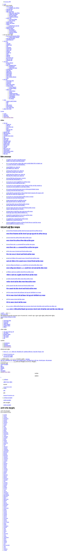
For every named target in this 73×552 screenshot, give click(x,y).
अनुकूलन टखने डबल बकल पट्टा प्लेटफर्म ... (15, 209)
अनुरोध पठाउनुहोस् (4, 364)
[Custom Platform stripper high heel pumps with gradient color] (20, 272)
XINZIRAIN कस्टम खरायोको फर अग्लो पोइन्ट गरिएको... (18, 187)
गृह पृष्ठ (4, 4)
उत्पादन (10, 92)
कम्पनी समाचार (9, 106)
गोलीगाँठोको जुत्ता (8, 360)
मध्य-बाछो (5, 146)
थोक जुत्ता (3, 360)
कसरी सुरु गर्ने (9, 10)
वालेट (7, 78)
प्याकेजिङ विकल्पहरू (13, 93)
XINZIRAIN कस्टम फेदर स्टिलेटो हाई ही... (15, 198)
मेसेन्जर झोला (9, 74)
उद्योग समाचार (9, 105)
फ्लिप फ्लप (5, 153)
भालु (1, 365)
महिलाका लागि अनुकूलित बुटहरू (19, 360)
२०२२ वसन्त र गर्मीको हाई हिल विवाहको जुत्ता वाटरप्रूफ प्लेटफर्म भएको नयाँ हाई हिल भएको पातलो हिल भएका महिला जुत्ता (34, 309)
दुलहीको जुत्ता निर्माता (13, 14)
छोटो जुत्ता (36, 360)
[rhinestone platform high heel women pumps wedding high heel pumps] (19, 278)
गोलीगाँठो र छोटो (6, 142)
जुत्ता (7, 42)
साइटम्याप (28, 359)
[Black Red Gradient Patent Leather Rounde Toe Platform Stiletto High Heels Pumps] (22, 258)
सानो (2, 369)
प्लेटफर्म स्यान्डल (6, 152)
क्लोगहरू (8, 51)
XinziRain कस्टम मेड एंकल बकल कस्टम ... (15, 190)
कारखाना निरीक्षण (12, 88)
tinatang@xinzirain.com (8, 354)
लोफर (7, 54)
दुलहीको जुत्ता (9, 45)
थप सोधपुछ (11, 98)
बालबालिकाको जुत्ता (10, 27)
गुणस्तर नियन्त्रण (12, 87)
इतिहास (4, 327)
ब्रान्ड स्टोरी (8, 82)
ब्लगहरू (4, 100)
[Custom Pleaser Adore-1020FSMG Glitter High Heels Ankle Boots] (20, 244)
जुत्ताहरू (8, 24)
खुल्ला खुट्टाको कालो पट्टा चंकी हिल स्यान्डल (15, 201)
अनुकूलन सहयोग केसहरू (11, 101)
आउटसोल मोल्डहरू (13, 32)
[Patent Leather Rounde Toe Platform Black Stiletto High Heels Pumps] (19, 251)
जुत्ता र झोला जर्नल (10, 107)
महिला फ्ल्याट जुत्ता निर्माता (14, 13)
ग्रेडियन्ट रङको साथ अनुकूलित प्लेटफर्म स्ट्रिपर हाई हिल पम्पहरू (21, 275)
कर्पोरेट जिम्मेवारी (6, 324)
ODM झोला (5, 61)
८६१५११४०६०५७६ (7, 386)
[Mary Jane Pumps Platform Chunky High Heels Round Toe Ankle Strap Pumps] (23, 292)
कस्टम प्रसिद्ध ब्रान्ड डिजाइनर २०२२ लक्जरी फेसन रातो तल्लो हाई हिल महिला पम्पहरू (26, 268)
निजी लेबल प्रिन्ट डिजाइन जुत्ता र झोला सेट (15, 175)
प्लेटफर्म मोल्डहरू (12, 31)
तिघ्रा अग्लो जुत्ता (6, 148)
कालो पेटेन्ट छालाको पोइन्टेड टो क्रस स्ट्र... (15, 216)
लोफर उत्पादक (12, 20)
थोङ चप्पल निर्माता (13, 15)
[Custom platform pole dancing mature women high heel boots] (19, 237)
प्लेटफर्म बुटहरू (6, 150)
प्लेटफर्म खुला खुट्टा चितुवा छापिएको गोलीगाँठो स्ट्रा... (17, 212)
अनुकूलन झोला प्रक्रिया (14, 37)
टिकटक (9, 347)
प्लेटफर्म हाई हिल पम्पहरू (8, 117)
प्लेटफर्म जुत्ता (9, 48)
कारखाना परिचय (9, 86)
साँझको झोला (9, 71)
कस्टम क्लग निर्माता (13, 19)
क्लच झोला (8, 70)
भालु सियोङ (3, 370)
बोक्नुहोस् (2, 368)
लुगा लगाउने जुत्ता (9, 57)
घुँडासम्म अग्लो (6, 145)
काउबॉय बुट (8, 52)
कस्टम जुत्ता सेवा (9, 6)
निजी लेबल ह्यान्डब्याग (10, 38)
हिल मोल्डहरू (12, 29)
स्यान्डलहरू (8, 47)
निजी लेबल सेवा (9, 9)
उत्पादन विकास (12, 91)
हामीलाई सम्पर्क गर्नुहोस (7, 109)
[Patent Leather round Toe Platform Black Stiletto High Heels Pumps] (20, 285)
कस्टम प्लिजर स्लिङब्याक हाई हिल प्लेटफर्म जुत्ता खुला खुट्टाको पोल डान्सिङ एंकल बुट (26, 233)
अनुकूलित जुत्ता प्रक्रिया (14, 8)
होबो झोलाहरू (12, 66)
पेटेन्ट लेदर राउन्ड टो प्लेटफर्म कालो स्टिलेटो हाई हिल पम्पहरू (20, 254)
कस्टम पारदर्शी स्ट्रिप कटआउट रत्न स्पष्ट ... (15, 223)
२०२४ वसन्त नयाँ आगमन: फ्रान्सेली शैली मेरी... (15, 164)
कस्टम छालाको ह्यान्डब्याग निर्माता (13, 36)
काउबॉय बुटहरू (9, 22)
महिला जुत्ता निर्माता (10, 11)
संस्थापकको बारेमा (10, 80)
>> (5, 313)
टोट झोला (8, 64)
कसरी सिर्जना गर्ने (9, 40)
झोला (7, 102)
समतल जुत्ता (8, 50)
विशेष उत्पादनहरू (6, 133)
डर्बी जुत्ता (8, 56)
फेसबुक (9, 345)
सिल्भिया (2, 367)
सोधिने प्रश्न (8, 89)
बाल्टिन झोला (9, 75)
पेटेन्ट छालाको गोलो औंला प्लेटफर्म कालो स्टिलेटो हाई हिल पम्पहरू (21, 288)
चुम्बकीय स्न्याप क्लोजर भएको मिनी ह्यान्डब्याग (15, 161)
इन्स (7, 344)
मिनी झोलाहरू (9, 73)
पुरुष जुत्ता (5, 123)
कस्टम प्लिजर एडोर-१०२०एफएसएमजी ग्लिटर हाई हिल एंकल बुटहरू (22, 247)
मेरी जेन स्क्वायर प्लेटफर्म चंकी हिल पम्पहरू (16, 302)
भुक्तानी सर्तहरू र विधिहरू (14, 94)
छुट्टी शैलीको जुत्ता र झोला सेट (12, 168)
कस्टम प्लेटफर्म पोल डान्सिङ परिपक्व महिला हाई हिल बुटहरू (20, 240)
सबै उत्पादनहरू (49, 360)
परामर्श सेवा (8, 83)
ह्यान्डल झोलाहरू (9, 63)
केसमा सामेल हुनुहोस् (10, 84)
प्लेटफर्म (5, 147)
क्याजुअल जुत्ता (9, 60)
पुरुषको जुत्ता (8, 18)
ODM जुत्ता (5, 41)
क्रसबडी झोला (9, 69)
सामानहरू (11, 33)
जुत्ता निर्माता (5, 333)
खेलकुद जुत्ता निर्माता (10, 23)
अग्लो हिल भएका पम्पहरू (8, 136)
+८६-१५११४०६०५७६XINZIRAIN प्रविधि (8, 356)
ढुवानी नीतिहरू (12, 97)
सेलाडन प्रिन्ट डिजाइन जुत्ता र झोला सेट (14, 172)
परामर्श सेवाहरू (12, 96)
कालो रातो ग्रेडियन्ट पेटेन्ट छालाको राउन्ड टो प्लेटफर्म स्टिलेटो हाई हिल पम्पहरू (24, 261)
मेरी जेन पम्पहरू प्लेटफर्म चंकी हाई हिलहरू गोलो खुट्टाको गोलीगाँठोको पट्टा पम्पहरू (25, 295)
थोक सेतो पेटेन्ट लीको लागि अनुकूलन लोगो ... (15, 194)
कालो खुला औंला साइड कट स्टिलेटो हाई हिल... (15, 205)
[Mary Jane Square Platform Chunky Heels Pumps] (15, 299)
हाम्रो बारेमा (5, 79)
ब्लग (4, 338)
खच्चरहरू (8, 55)
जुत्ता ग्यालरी (5, 337)
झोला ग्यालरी (6, 335)
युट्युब (8, 343)
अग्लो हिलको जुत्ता (30, 360)
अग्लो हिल (8, 43)
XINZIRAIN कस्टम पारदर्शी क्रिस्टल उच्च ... (16, 183)
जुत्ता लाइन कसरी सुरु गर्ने (8, 331)
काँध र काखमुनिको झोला (11, 65)
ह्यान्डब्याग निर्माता (6, 334)
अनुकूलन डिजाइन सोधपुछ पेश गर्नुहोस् (8, 317)
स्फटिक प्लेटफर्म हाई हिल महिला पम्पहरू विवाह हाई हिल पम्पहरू (21, 281)
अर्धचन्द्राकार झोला (13, 68)
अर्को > (3, 313)
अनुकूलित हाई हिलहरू (13, 17)
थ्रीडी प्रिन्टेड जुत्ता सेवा (14, 25)
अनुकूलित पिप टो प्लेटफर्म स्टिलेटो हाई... (14, 220)
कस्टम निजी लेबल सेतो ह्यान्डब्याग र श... (14, 179)
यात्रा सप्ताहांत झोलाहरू (11, 77)
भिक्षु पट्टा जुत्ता (9, 59)
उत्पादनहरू (5, 115)
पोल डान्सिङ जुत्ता (7, 141)
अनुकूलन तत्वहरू (9, 28)
